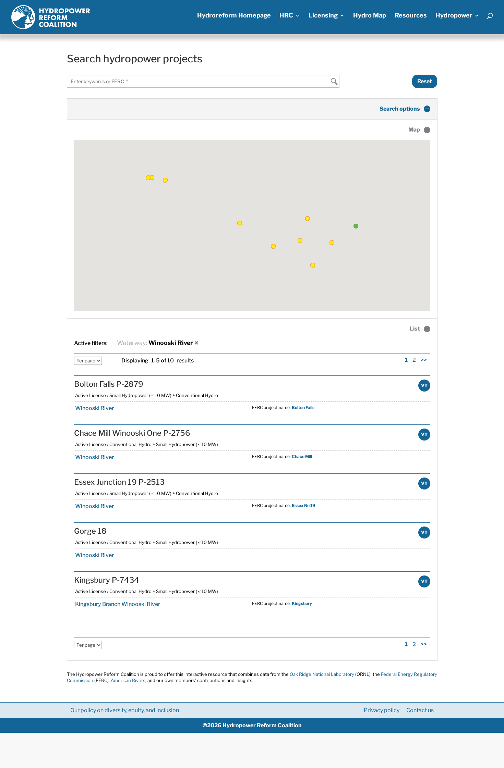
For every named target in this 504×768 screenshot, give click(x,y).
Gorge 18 (90, 531)
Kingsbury (302, 603)
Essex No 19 (303, 505)
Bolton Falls (303, 407)
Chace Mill (302, 456)
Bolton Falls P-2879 (108, 384)
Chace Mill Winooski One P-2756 (132, 433)
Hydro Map (369, 16)
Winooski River (94, 408)
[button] (240, 223)
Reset (424, 81)
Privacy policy (381, 710)
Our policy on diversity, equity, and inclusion (124, 710)
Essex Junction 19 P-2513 (119, 482)
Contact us (420, 710)
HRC (286, 16)
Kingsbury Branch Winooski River (117, 604)
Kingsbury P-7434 (106, 579)
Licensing (323, 16)
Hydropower (453, 16)
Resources (411, 16)
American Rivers (128, 680)
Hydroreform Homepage (234, 16)
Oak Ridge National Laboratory (322, 674)
